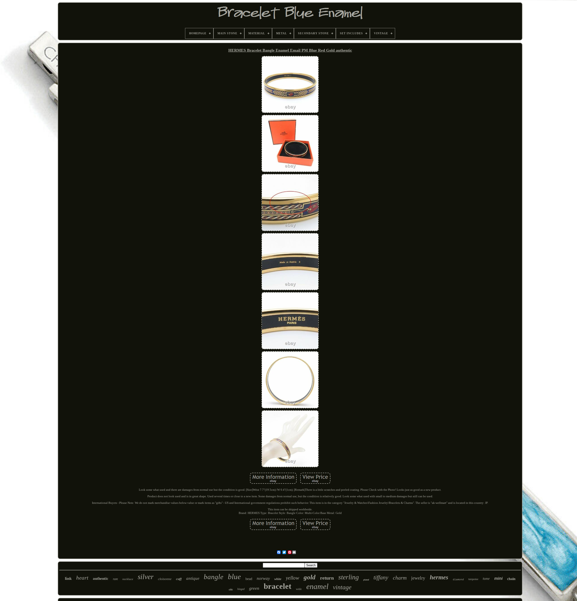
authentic (100, 578)
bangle (213, 577)
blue (234, 577)
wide (299, 589)
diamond (458, 579)
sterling (348, 577)
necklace (127, 579)
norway (263, 578)
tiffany (380, 577)
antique (192, 578)
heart (82, 578)
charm (400, 578)
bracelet (277, 586)
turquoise (473, 579)
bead (248, 579)
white (277, 579)
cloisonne (165, 579)
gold (310, 577)
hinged (241, 589)
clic (231, 589)
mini (498, 578)
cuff (179, 579)
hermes (439, 577)
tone (486, 578)
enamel (317, 586)
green (254, 588)
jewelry (418, 578)
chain (511, 579)
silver (145, 577)
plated (366, 579)
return (327, 578)
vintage (342, 587)
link (68, 578)
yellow (292, 578)
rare (115, 579)
